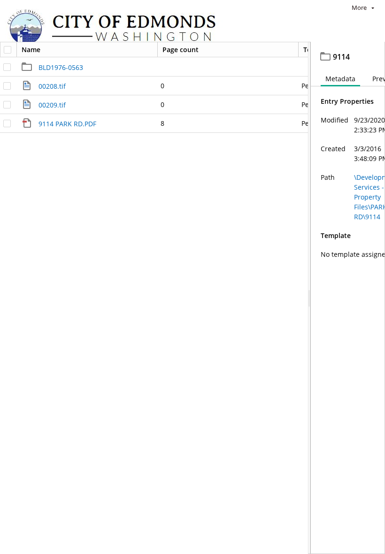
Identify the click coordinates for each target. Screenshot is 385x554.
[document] (348, 298)
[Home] (116, 28)
